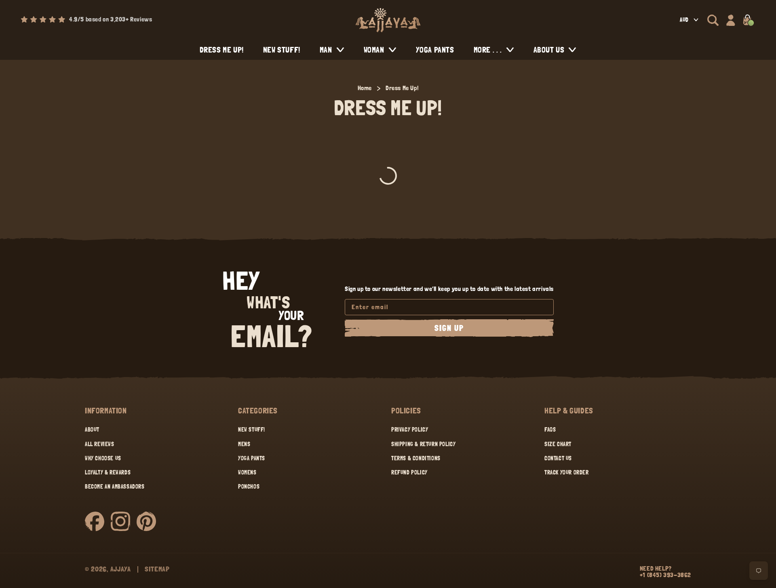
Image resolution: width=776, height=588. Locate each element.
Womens (247, 472)
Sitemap (157, 569)
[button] (713, 20)
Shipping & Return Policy (423, 444)
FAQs (550, 429)
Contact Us (558, 458)
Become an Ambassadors (115, 486)
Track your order (566, 472)
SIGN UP (449, 328)
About (92, 429)
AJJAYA (120, 569)
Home (365, 88)
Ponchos (248, 486)
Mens (244, 444)
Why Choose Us (103, 458)
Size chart (557, 444)
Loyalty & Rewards (108, 472)
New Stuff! (251, 429)
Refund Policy (409, 472)
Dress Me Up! (402, 88)
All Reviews (99, 444)
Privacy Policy (409, 429)
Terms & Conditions (416, 458)
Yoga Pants (251, 458)
